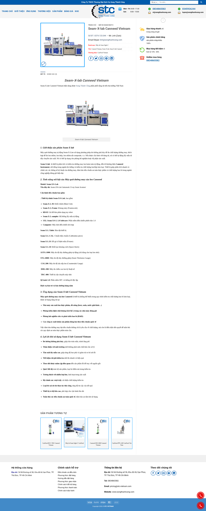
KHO (77, 11)
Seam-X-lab (105, 49)
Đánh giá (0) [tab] (52, 74)
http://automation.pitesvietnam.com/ (155, 73)
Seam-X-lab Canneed (116, 49)
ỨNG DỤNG (31, 11)
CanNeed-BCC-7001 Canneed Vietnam (51, 444)
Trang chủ (92, 25)
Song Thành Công (83, 86)
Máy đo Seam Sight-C (106, 25)
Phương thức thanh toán (67, 487)
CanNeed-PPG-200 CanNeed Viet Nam (121, 444)
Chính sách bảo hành (66, 491)
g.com (119, 40)
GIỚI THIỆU (19, 11)
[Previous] (40, 434)
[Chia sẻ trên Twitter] (96, 58)
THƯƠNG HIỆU (44, 11)
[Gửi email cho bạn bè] (101, 58)
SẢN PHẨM (57, 11)
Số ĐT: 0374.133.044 (97, 36)
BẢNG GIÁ (68, 11)
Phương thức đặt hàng (66, 475)
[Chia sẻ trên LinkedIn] (111, 58)
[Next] (132, 434)
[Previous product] (163, 20)
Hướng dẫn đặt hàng (66, 478)
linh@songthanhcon (108, 40)
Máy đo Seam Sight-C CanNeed (74, 443)
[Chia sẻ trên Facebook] (90, 58)
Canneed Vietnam (97, 49)
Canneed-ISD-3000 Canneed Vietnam (98, 444)
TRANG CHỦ (7, 11)
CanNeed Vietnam (103, 53)
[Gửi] (201, 2)
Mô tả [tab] (42, 74)
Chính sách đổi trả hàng (67, 484)
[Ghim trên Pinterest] (106, 58)
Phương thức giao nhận (67, 481)
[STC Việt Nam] (103, 11)
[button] (43, 64)
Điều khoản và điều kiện (67, 472)
